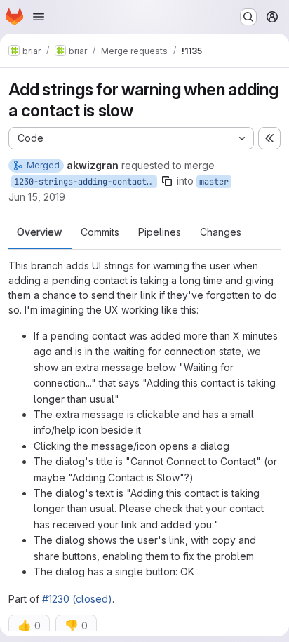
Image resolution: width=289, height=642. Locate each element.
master (214, 181)
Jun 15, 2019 (36, 197)
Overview (39, 232)
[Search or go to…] (248, 16)
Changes (220, 232)
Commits (100, 232)
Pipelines (159, 232)
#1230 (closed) (77, 599)
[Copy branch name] (167, 181)
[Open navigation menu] (38, 17)
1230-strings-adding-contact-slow (85, 181)
